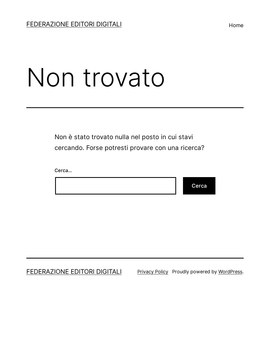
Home (236, 25)
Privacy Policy (152, 271)
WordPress (230, 271)
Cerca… (63, 170)
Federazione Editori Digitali (74, 24)
